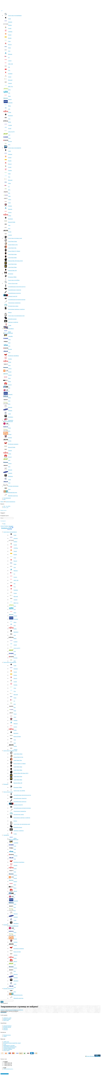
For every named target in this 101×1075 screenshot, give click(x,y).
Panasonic (10, 102)
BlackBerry (10, 417)
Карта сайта (6, 1020)
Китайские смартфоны (13, 355)
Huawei (10, 44)
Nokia (9, 47)
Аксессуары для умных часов (15, 238)
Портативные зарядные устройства (16, 309)
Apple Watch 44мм (12, 254)
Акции (2, 526)
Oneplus (10, 170)
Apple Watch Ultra (12, 247)
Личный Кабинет (7, 1025)
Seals (9, 342)
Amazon (10, 83)
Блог (4, 499)
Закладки (5, 1028)
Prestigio (10, 206)
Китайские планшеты (13, 444)
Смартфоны (11, 328)
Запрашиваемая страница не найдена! (14, 1009)
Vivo (9, 176)
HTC (9, 144)
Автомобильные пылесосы (14, 293)
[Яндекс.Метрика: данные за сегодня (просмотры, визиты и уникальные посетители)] (89, 1056)
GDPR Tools (6, 1041)
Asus (9, 118)
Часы (9, 489)
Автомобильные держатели (14, 289)
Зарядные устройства (13, 322)
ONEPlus (10, 31)
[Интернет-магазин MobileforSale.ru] (7, 529)
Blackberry (10, 115)
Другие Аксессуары (12, 283)
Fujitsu (9, 112)
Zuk (9, 67)
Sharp (9, 96)
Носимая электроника (13, 486)
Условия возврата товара (9, 1047)
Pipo (9, 193)
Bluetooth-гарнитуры (13, 495)
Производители (7, 1035)
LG (9, 57)
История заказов (7, 1027)
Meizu (9, 105)
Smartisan (10, 73)
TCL (9, 70)
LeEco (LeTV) (11, 131)
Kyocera (10, 141)
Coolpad (10, 125)
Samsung (10, 22)
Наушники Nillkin (12, 277)
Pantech (10, 99)
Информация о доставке (9, 1045)
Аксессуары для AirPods (13, 280)
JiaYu (9, 89)
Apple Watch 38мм (12, 267)
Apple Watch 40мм (12, 257)
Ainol (9, 202)
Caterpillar (10, 336)
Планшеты (10, 420)
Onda (9, 196)
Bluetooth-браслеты (12, 492)
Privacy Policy (6, 1050)
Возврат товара (6, 1019)
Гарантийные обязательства (9, 1046)
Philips (9, 331)
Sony (9, 51)
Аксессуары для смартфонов (15, 15)
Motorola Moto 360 (12, 270)
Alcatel (9, 128)
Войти (2, 501)
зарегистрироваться (10, 501)
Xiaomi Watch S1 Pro (13, 244)
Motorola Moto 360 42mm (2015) (15, 260)
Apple (9, 18)
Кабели (10, 312)
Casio (9, 138)
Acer (9, 135)
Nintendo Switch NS (12, 296)
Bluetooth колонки (12, 319)
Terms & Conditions (7, 1049)
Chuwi (9, 199)
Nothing (10, 25)
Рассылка (5, 1029)
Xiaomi (9, 34)
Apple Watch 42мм (12, 264)
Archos (9, 231)
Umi (9, 93)
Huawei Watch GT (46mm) (14, 251)
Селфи (9, 325)
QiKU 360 (10, 63)
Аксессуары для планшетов (14, 147)
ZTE (9, 109)
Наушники (10, 273)
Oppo (9, 41)
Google (9, 28)
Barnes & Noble (11, 222)
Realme (9, 38)
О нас (4, 1044)
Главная (2, 1009)
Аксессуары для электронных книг (16, 315)
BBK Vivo (10, 86)
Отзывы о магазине (8, 526)
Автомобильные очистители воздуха (16, 286)
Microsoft (10, 80)
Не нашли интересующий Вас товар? (12, 1043)
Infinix (9, 122)
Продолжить (3, 1012)
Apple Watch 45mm (12, 241)
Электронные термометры (14, 302)
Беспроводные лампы (13, 306)
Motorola (10, 54)
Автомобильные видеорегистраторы (16, 299)
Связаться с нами (7, 1017)
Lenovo (9, 60)
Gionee (9, 76)
